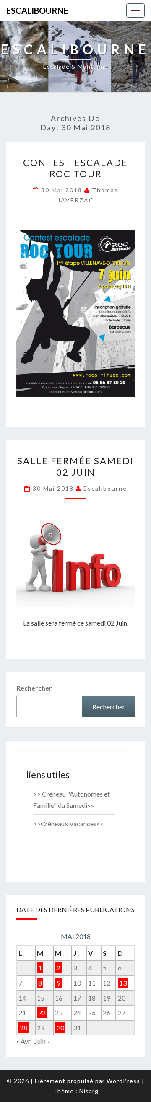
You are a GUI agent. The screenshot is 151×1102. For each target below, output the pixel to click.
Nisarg (89, 1090)
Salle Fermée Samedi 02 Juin (75, 466)
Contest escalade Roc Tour (75, 168)
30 (60, 1028)
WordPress (123, 1080)
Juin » (42, 1041)
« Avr (23, 1041)
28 (23, 1028)
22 (42, 1013)
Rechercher (34, 688)
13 (123, 983)
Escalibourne (37, 10)
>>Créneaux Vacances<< (68, 824)
